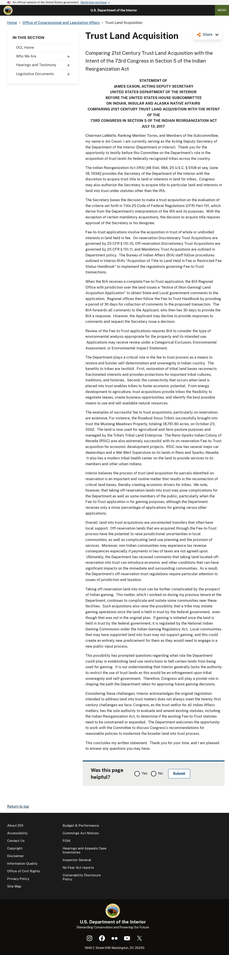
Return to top (18, 806)
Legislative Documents (35, 74)
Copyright (15, 848)
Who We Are (26, 56)
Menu (222, 10)
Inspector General (77, 860)
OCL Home (25, 47)
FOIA (66, 841)
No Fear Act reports (78, 867)
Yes (144, 773)
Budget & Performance (81, 825)
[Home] (8, 10)
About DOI (15, 825)
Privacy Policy (18, 879)
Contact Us (16, 841)
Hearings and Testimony (36, 65)
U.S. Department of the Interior (114, 10)
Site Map (14, 886)
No (160, 773)
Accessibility (17, 833)
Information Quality (22, 863)
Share (207, 34)
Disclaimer (15, 856)
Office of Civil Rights (23, 871)
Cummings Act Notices (81, 833)
